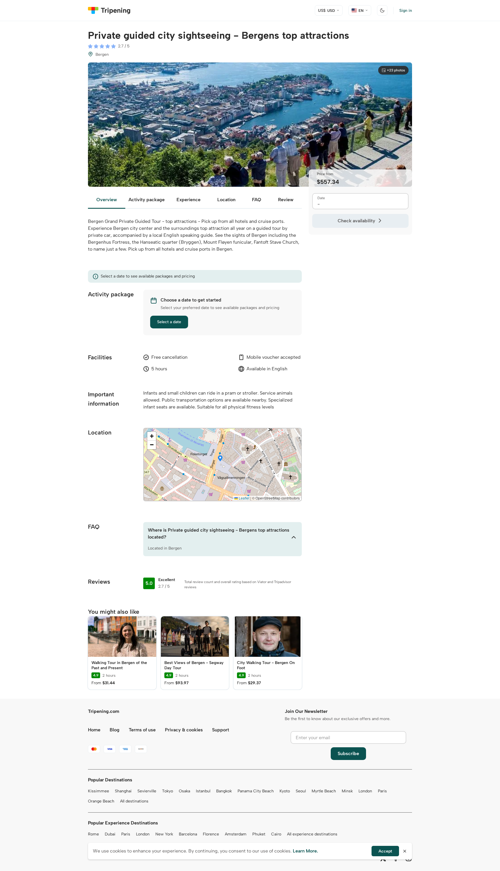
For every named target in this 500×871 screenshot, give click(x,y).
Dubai (110, 834)
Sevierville (146, 791)
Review (285, 199)
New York (164, 834)
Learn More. (305, 851)
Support (220, 730)
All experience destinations (312, 834)
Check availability (356, 220)
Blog (115, 730)
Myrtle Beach (324, 791)
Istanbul (203, 791)
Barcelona (188, 834)
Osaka (184, 791)
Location (226, 199)
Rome (93, 834)
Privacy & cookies (184, 730)
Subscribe (348, 753)
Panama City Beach (256, 791)
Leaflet (243, 497)
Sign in (405, 10)
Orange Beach (101, 801)
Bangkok (224, 791)
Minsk (347, 791)
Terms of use (142, 730)
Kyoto (285, 791)
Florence (211, 834)
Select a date (169, 321)
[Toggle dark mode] (382, 10)
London (365, 791)
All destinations (134, 801)
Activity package (146, 199)
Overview (106, 199)
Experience (189, 199)
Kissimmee (98, 791)
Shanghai (123, 791)
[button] (220, 458)
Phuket (258, 834)
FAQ (256, 199)
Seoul (301, 791)
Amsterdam (236, 834)
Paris (382, 791)
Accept (385, 851)
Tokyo (167, 791)
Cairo (276, 834)
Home (94, 730)
